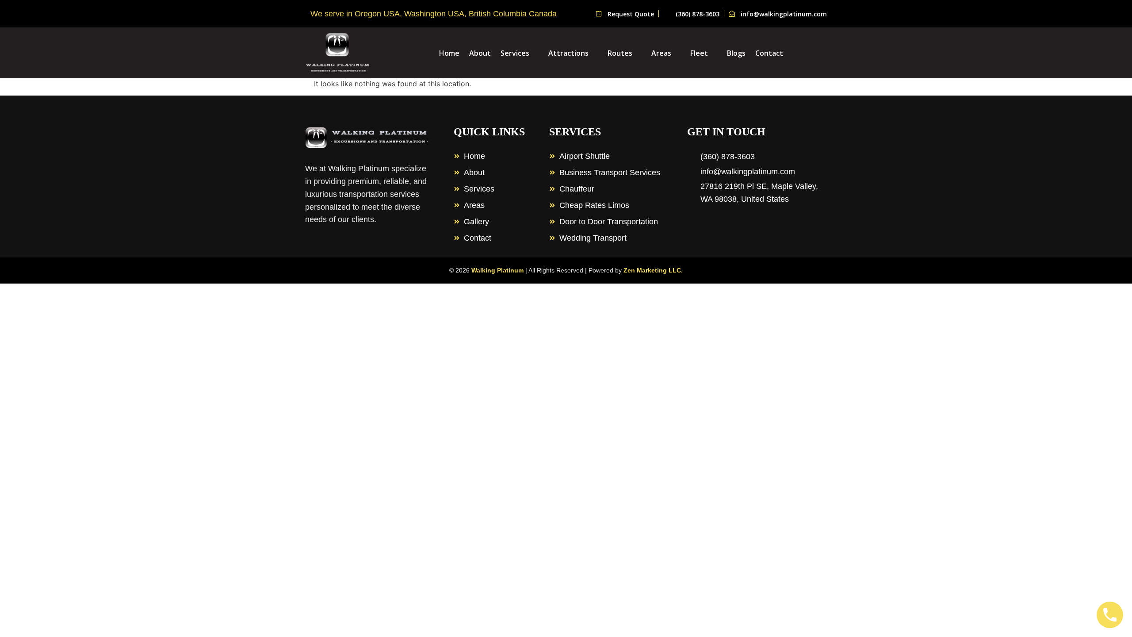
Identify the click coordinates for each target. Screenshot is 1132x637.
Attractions (568, 53)
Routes (620, 53)
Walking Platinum (497, 270)
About (480, 53)
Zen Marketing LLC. (653, 270)
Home (449, 53)
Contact (769, 53)
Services (515, 53)
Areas (661, 53)
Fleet (699, 53)
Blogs (736, 53)
